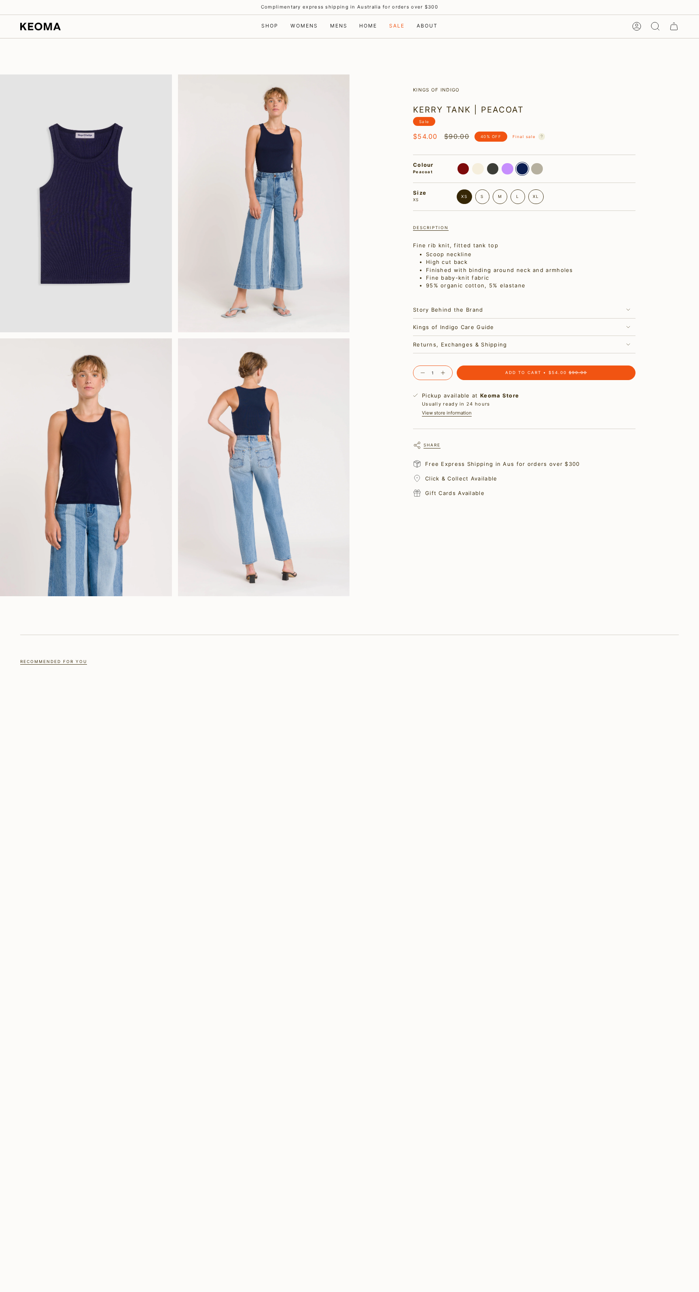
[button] (269, 26)
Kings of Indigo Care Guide (453, 327)
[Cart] (674, 26)
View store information (447, 413)
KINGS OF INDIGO (436, 90)
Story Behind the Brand (448, 309)
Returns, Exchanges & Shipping (460, 344)
